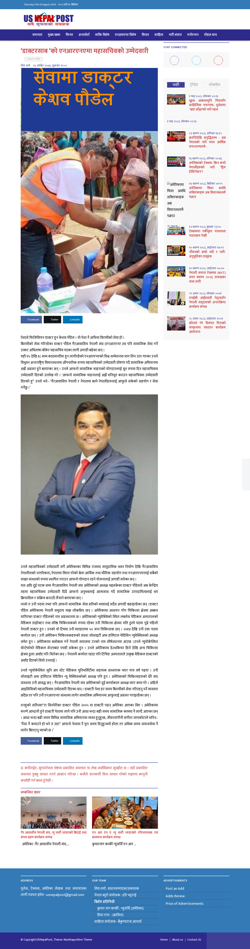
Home (164, 939)
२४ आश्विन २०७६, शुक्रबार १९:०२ (50, 66)
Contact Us (194, 939)
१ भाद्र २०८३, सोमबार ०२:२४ (182, 121)
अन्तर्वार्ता (84, 35)
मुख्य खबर (54, 35)
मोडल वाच (210, 35)
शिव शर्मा (25, 66)
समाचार (37, 35)
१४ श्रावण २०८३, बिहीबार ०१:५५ (206, 184)
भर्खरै (176, 84)
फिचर (69, 35)
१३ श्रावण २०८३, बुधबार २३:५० (205, 227)
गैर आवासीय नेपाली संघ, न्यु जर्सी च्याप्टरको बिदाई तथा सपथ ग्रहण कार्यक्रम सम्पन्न (54, 835)
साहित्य (158, 35)
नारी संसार (175, 35)
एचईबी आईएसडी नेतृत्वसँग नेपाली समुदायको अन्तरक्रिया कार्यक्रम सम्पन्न (207, 302)
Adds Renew (175, 896)
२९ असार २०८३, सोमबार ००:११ (205, 293)
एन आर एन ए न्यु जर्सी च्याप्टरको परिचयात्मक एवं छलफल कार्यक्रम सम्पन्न (125, 835)
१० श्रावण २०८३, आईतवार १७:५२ (206, 248)
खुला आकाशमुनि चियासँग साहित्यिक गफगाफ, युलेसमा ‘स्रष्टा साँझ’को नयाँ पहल (207, 105)
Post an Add (175, 888)
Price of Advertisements (185, 904)
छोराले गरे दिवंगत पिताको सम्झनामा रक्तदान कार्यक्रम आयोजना (207, 327)
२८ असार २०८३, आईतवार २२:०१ (206, 319)
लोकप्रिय (214, 84)
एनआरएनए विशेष (125, 35)
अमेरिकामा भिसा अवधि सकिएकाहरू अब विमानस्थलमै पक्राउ (207, 192)
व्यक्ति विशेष (102, 35)
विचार (145, 35)
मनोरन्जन (193, 35)
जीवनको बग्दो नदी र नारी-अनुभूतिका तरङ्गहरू (207, 254)
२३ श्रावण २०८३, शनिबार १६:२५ (205, 133)
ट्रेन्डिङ (194, 84)
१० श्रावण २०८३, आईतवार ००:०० (206, 268)
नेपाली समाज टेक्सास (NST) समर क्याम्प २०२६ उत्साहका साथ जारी (207, 277)
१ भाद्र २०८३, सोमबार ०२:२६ (203, 96)
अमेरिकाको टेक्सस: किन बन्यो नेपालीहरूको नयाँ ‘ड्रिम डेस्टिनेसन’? (207, 167)
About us (177, 939)
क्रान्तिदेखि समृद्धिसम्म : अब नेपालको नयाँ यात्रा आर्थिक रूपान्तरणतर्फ (207, 142)
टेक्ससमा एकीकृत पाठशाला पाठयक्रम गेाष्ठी (207, 234)
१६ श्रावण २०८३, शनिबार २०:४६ (205, 158)
